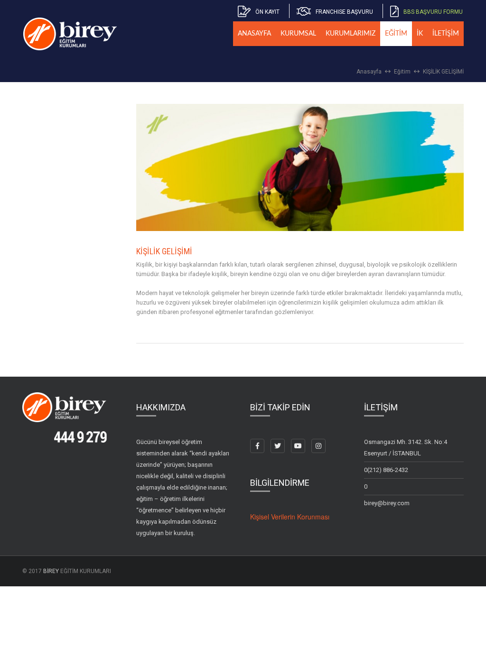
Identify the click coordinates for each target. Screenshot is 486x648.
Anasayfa (369, 71)
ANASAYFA (254, 33)
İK (420, 33)
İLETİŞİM (445, 33)
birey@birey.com (387, 503)
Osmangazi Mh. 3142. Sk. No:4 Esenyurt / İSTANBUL (405, 447)
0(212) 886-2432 (386, 469)
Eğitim (402, 71)
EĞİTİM (396, 33)
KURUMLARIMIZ (350, 33)
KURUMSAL (298, 33)
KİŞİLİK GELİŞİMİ (443, 71)
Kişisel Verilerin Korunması (289, 516)
